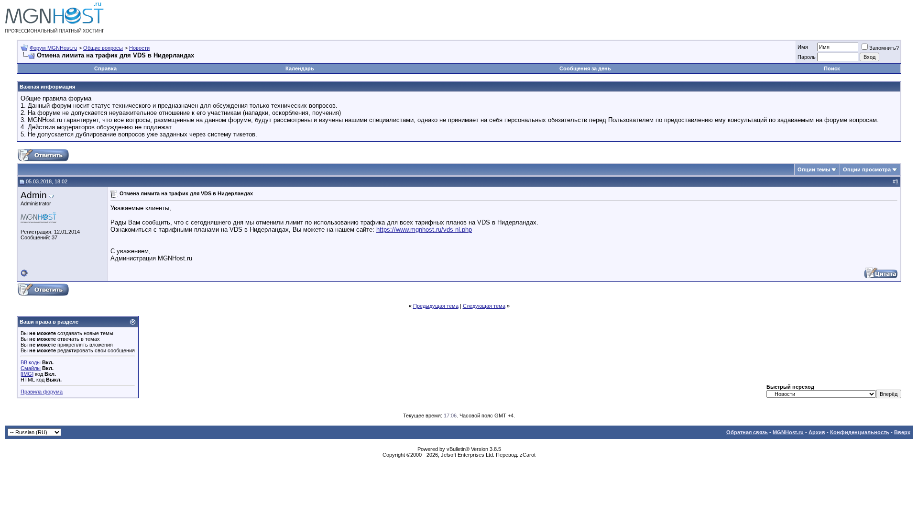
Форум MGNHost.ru (53, 48)
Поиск (832, 68)
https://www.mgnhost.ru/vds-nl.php (424, 229)
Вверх (902, 432)
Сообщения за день (585, 68)
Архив (817, 432)
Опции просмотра (867, 169)
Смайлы (31, 368)
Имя (803, 47)
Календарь (299, 68)
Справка (105, 68)
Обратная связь (747, 432)
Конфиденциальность (859, 432)
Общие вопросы (103, 48)
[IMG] (27, 374)
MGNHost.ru (788, 432)
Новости (139, 48)
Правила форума (42, 391)
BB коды (31, 362)
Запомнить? (884, 48)
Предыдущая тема (436, 306)
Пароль (807, 57)
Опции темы (814, 169)
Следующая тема (484, 306)
